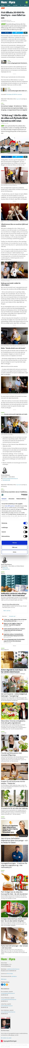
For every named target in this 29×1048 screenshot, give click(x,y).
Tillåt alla (14, 542)
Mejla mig (5, 567)
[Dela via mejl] (25, 33)
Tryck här (18, 99)
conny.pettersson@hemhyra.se (8, 999)
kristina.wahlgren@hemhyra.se (10, 478)
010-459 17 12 (6, 569)
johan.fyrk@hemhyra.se (7, 1005)
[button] (8, 5)
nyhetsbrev (14, 976)
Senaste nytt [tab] (12, 616)
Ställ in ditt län (6, 610)
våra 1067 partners (10, 506)
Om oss (2, 1046)
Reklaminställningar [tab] (21, 498)
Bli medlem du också (6, 1038)
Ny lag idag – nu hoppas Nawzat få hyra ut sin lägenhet (14, 110)
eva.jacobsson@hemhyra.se (8, 993)
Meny (25, 5)
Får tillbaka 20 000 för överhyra (14, 94)
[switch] (25, 527)
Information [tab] (11, 498)
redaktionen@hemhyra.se (13, 969)
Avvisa (14, 552)
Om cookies (7, 1046)
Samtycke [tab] (4, 498)
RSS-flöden (3, 979)
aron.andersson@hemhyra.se (8, 1012)
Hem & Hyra (10, 973)
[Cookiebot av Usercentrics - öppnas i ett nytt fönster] (21, 495)
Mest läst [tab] (4, 616)
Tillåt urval (14, 547)
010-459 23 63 (6, 480)
